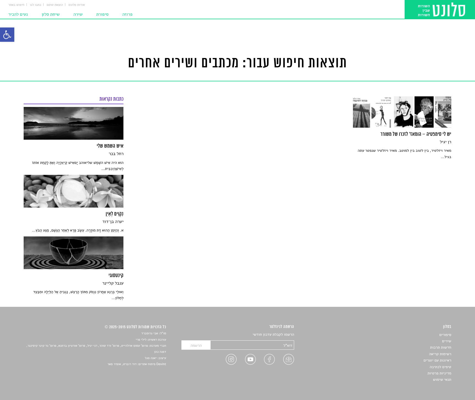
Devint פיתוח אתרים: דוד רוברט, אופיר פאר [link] (136, 364)
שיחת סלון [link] (51, 14)
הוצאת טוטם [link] (55, 5)
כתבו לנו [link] (35, 5)
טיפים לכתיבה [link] (440, 366)
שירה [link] (77, 14)
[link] (7, 34)
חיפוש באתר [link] (16, 5)
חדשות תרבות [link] (440, 347)
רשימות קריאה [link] (440, 354)
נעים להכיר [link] (18, 14)
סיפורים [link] (445, 334)
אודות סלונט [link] (76, 5)
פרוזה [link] (127, 14)
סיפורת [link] (102, 14)
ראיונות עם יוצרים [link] (437, 360)
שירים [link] (446, 341)
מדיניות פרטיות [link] (439, 373)
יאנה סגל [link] (151, 358)
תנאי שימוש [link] (442, 379)
